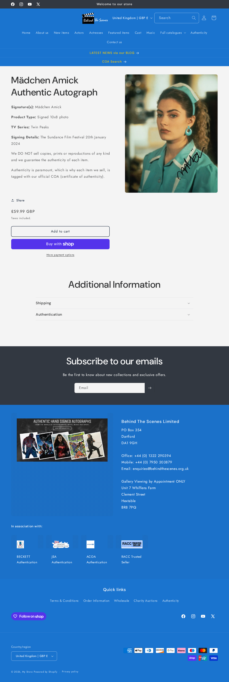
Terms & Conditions (64, 600)
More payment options (60, 255)
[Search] (194, 18)
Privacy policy (70, 671)
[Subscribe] (150, 388)
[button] (173, 32)
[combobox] (177, 18)
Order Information (96, 600)
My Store (27, 672)
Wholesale (121, 600)
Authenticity (170, 600)
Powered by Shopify (45, 672)
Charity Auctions (146, 600)
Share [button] (20, 200)
